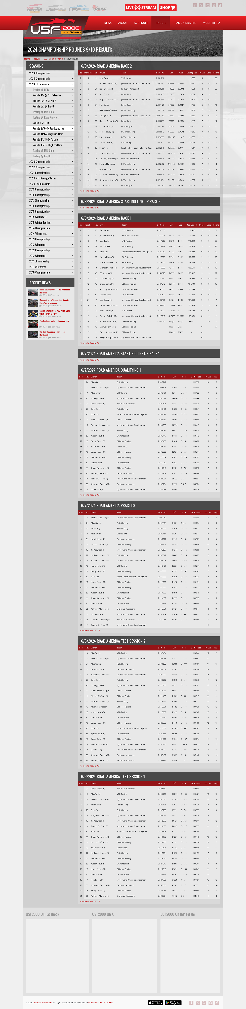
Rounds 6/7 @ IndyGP (44, 106)
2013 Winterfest (38, 245)
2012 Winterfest (38, 256)
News (108, 23)
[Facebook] (195, 5)
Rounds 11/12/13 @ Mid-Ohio (48, 134)
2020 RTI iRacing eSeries (42, 178)
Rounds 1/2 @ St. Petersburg (48, 95)
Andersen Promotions (42, 1002)
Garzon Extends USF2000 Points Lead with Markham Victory (54, 312)
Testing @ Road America (46, 117)
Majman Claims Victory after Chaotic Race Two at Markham (54, 302)
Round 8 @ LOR (41, 123)
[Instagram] (214, 5)
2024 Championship (53, 58)
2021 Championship (39, 173)
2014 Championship (39, 228)
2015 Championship (39, 211)
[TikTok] (220, 5)
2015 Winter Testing (40, 223)
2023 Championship (39, 162)
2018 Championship (39, 195)
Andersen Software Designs (100, 1002)
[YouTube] (208, 5)
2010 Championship (39, 272)
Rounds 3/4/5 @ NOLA (44, 101)
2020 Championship (39, 184)
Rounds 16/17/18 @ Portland (47, 145)
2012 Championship (39, 250)
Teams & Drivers (184, 23)
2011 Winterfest (37, 267)
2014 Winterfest (38, 234)
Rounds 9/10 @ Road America (48, 128)
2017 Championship (39, 200)
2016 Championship (39, 206)
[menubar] (162, 23)
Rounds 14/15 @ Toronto (45, 140)
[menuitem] (108, 23)
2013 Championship (39, 239)
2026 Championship (39, 73)
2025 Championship (39, 79)
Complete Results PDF (90, 190)
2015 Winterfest (38, 217)
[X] (201, 5)
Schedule (141, 23)
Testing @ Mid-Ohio (43, 112)
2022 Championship (39, 167)
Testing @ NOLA (41, 90)
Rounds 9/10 (72, 58)
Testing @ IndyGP (42, 156)
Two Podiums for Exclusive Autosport (54, 321)
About (123, 23)
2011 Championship (39, 261)
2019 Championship (39, 189)
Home (27, 58)
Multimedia (211, 23)
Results (160, 23)
